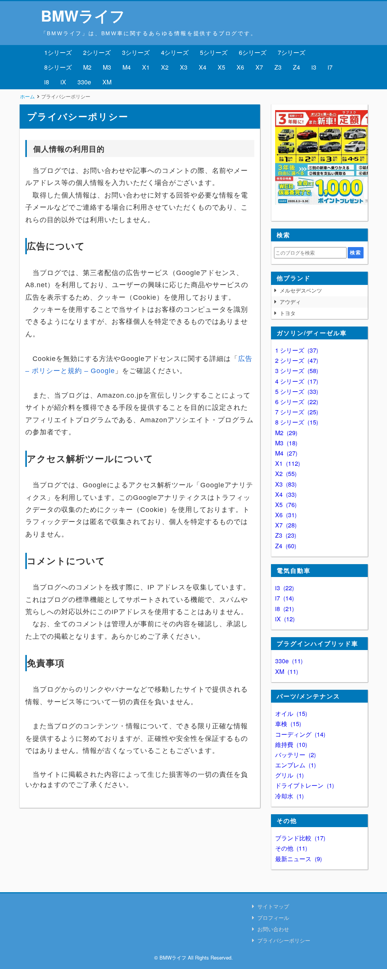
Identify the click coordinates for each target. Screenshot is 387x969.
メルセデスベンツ (301, 290)
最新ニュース (297, 858)
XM (106, 82)
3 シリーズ (295, 370)
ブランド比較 (299, 838)
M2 (87, 67)
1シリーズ (58, 52)
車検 (287, 723)
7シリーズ (291, 52)
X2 (165, 67)
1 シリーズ (295, 350)
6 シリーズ (295, 401)
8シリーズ (58, 67)
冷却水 (288, 796)
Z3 (278, 67)
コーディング (299, 734)
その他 (290, 848)
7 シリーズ (295, 412)
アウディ (290, 301)
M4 (126, 67)
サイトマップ (273, 906)
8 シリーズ (295, 422)
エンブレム (294, 765)
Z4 (296, 67)
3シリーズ (136, 52)
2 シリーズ (295, 360)
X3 (183, 67)
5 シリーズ (295, 391)
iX (63, 82)
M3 (107, 67)
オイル (290, 713)
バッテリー (294, 754)
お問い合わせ (273, 929)
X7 (259, 67)
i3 (313, 67)
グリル (288, 775)
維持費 (290, 744)
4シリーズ (175, 52)
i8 (46, 82)
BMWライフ (83, 15)
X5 (221, 67)
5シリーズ (214, 52)
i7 (330, 67)
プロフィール (273, 917)
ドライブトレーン (303, 785)
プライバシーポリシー (283, 940)
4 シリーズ (295, 381)
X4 (202, 67)
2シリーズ (97, 52)
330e (84, 82)
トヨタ (288, 313)
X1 (146, 67)
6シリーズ (252, 52)
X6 (240, 67)
